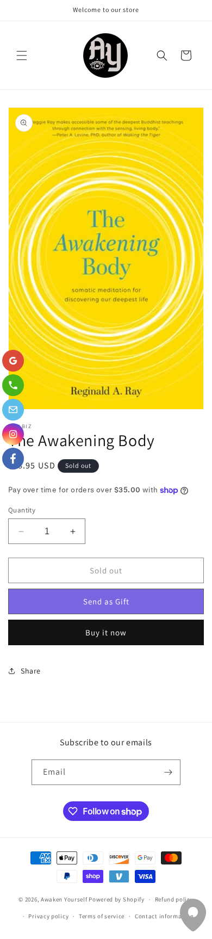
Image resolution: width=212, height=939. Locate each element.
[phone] (13, 385)
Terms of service (101, 916)
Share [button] (31, 671)
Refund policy (174, 899)
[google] (13, 361)
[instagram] (13, 434)
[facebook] (13, 459)
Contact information (164, 916)
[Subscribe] (168, 772)
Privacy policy (48, 916)
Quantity (21, 510)
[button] (22, 55)
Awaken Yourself (64, 899)
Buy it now (106, 632)
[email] (13, 410)
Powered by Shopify (117, 899)
